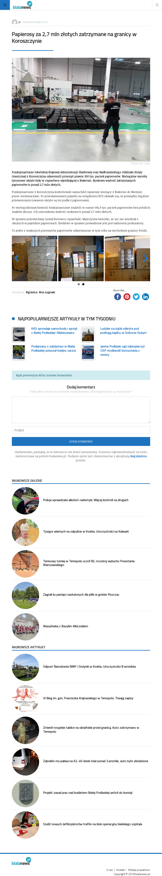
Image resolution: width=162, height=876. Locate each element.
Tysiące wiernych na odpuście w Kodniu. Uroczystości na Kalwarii (86, 531)
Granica (32, 292)
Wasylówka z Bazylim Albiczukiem (65, 626)
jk (19, 22)
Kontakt (120, 870)
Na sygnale (48, 292)
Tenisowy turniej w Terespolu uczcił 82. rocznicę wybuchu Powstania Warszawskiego (89, 563)
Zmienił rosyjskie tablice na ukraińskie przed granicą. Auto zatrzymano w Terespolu (91, 729)
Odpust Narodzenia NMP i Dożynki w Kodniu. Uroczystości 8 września (89, 666)
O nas (109, 870)
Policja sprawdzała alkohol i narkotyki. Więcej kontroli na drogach (85, 500)
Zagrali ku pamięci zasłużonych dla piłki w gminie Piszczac (81, 594)
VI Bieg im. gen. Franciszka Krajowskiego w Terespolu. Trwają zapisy (88, 698)
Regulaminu (138, 456)
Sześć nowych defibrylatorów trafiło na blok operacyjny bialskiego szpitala (92, 824)
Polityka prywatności (139, 870)
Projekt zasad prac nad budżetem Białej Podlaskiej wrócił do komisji (87, 792)
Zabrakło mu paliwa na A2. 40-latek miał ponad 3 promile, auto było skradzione (95, 761)
